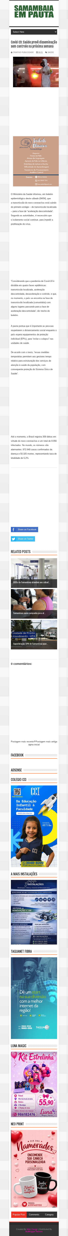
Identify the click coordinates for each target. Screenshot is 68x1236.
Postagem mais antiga (46, 741)
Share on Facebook (27, 529)
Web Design (32, 1229)
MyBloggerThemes (34, 1231)
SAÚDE (51, 52)
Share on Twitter (25, 539)
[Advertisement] (34, 112)
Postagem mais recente (22, 741)
